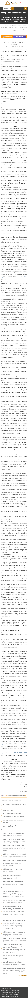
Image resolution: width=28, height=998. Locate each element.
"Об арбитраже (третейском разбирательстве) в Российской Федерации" (14, 841)
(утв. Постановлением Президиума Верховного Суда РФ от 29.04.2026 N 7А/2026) (14, 948)
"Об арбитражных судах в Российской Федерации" (13, 883)
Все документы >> (22, 975)
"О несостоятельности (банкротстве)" (13, 835)
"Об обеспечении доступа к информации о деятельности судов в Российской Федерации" (14, 848)
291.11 (20, 752)
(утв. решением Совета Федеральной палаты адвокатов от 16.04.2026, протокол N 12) (14, 970)
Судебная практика (6, 25)
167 (15, 752)
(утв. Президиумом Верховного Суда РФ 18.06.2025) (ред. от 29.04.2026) (14, 962)
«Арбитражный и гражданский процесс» (10, 992)
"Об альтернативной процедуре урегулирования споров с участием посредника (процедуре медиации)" (13, 876)
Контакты (3, 996)
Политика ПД (15, 996)
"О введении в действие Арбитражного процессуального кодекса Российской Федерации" (14, 863)
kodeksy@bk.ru (16, 994)
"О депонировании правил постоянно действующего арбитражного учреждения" (14, 902)
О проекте (8, 996)
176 (17, 752)
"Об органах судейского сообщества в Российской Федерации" (14, 940)
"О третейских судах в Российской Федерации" (13, 869)
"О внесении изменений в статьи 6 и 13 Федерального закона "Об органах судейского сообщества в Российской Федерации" (14, 933)
